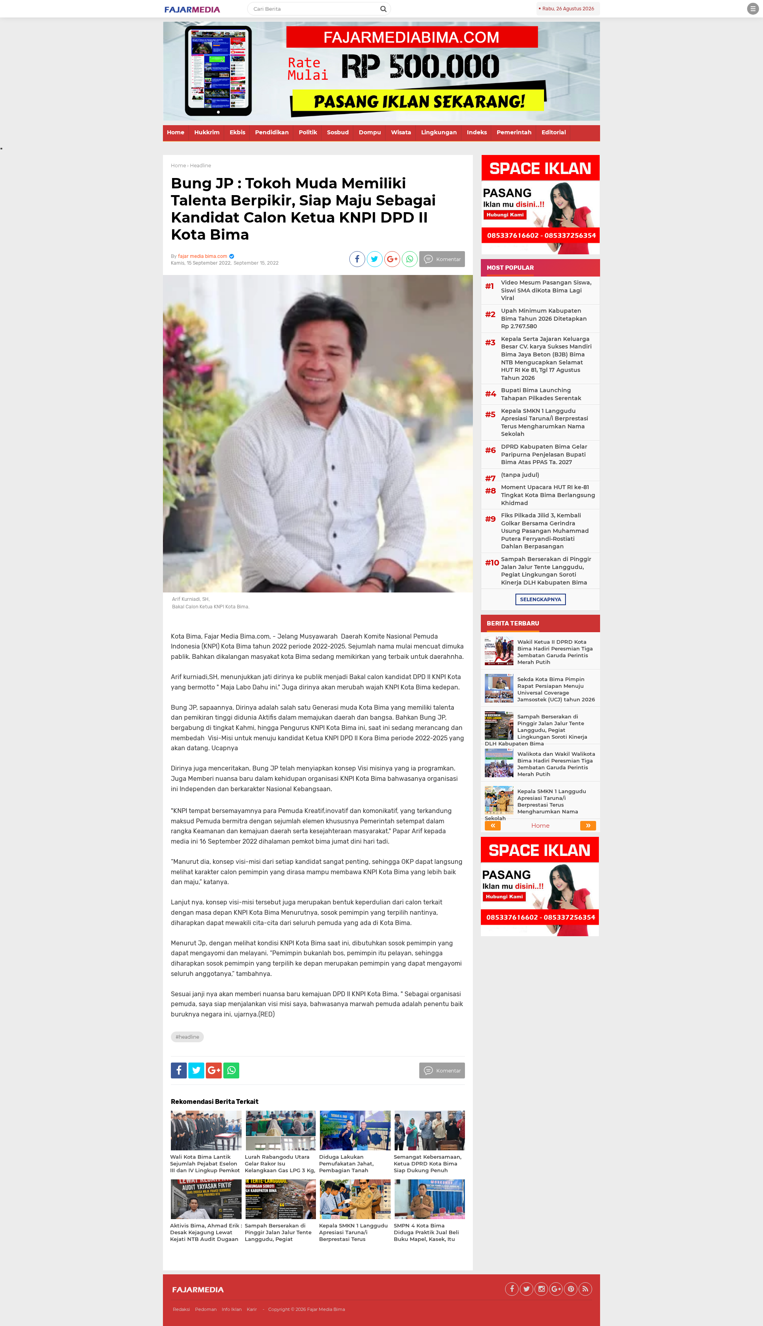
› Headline (199, 165)
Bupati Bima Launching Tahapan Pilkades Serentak (541, 394)
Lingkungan (439, 132)
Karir (252, 1309)
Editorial (554, 132)
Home (175, 132)
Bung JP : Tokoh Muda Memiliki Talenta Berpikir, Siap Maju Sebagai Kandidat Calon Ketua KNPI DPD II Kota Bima (303, 209)
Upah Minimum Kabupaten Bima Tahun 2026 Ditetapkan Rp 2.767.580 (544, 318)
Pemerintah (514, 132)
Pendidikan (272, 132)
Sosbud (338, 132)
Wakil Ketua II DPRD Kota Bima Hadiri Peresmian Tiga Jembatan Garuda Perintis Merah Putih (555, 652)
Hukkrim (207, 132)
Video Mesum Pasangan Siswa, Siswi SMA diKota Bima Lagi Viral (546, 290)
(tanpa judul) (520, 474)
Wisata (401, 132)
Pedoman (206, 1309)
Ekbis (237, 132)
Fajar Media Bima (326, 1309)
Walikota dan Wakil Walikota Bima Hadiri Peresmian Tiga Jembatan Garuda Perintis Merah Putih (556, 764)
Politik (308, 132)
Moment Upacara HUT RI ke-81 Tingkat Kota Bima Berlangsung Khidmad (548, 495)
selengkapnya (540, 599)
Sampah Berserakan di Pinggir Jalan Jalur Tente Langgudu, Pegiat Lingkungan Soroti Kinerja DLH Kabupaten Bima (546, 571)
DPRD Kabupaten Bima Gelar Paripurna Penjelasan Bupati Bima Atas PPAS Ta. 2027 (544, 454)
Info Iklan (232, 1309)
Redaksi (181, 1309)
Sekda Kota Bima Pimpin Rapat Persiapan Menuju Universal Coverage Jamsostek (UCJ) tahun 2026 (556, 689)
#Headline (187, 1037)
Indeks (477, 132)
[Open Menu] (753, 9)
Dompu (370, 132)
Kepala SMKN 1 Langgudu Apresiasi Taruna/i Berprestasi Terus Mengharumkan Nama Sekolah (544, 422)
